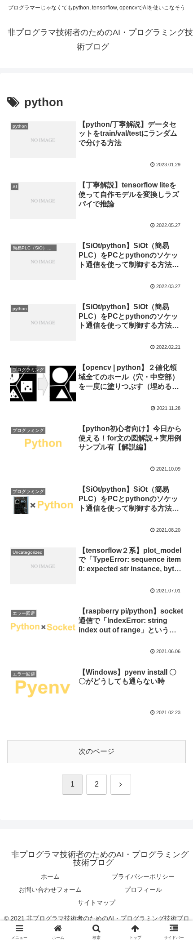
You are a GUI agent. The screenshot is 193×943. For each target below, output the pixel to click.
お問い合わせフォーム (50, 889)
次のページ (96, 751)
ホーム (50, 876)
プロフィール (143, 889)
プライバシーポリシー (143, 876)
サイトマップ (96, 902)
